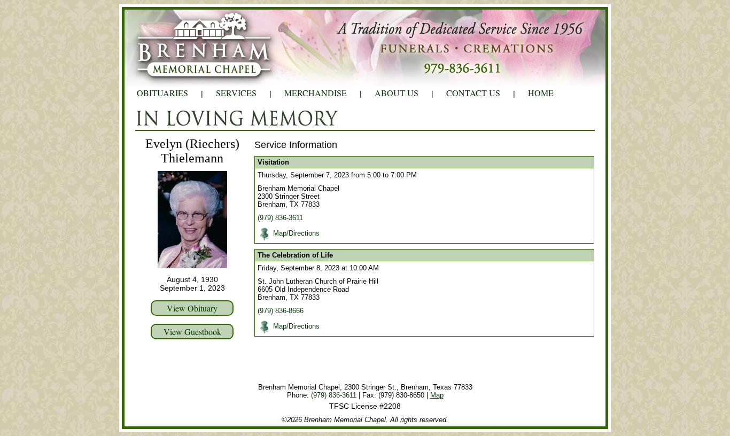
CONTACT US (473, 92)
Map (437, 395)
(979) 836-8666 (281, 311)
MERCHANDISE (315, 92)
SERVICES (236, 92)
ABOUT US (396, 92)
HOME (541, 92)
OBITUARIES (162, 92)
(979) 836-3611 (280, 218)
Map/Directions (296, 233)
